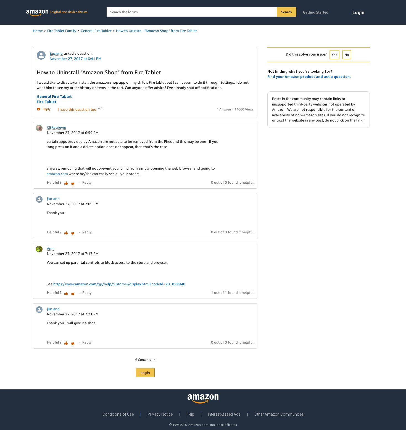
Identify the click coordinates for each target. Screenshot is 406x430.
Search (286, 12)
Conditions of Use (118, 414)
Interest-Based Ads (224, 414)
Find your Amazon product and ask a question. (309, 76)
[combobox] (201, 12)
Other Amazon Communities (279, 414)
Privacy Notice (160, 414)
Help (190, 414)
